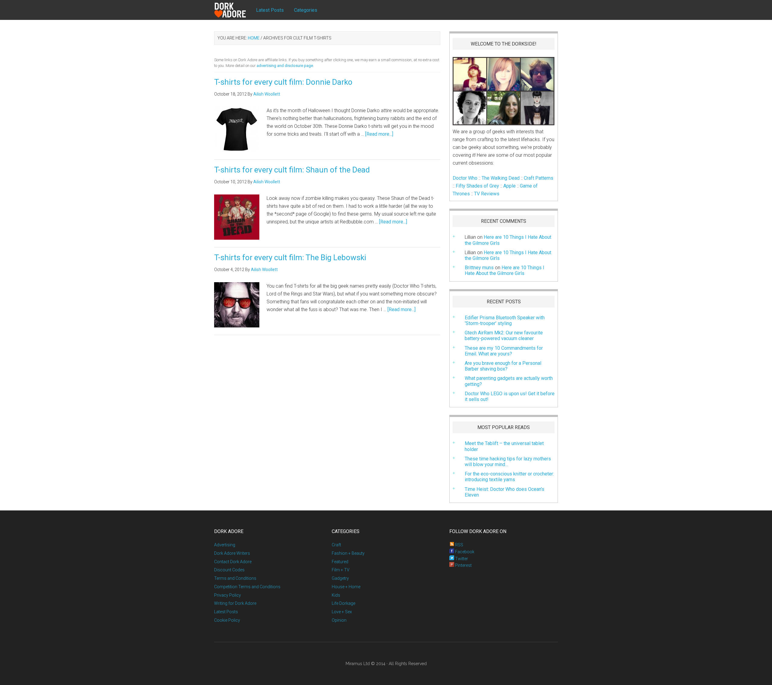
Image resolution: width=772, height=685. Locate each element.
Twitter (461, 558)
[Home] (235, 10)
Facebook (464, 551)
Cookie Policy (227, 620)
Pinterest (463, 565)
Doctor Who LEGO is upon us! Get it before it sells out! (510, 396)
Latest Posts (226, 611)
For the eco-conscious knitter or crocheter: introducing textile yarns (509, 476)
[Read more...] (379, 134)
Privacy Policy (227, 595)
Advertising (224, 544)
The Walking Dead (501, 178)
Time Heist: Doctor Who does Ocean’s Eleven (504, 492)
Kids (336, 595)
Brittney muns (479, 267)
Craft (336, 544)
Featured (340, 561)
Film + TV (341, 569)
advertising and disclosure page (285, 65)
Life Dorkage (343, 603)
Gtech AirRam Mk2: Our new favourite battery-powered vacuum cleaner (504, 335)
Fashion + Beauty (348, 553)
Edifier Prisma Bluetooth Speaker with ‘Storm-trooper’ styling (505, 320)
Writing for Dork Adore (235, 603)
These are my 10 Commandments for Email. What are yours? (504, 351)
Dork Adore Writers (232, 553)
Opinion (339, 620)
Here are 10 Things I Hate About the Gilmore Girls (508, 255)
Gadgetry (340, 578)
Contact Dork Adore (233, 561)
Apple (509, 186)
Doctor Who (465, 178)
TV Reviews (486, 194)
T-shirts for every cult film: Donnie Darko (283, 82)
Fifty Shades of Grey (477, 186)
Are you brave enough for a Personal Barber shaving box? (503, 366)
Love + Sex (342, 611)
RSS (458, 544)
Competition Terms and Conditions (247, 586)
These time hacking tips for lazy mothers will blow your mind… (508, 461)
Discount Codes (229, 569)
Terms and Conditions (235, 578)
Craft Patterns (538, 178)
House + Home (346, 586)
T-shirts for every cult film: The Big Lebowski (290, 257)
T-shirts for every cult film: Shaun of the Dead (292, 169)
